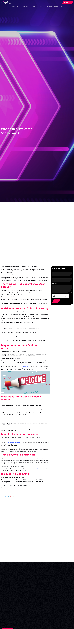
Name (53, 270)
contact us (67, 2)
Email (53, 277)
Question (54, 283)
